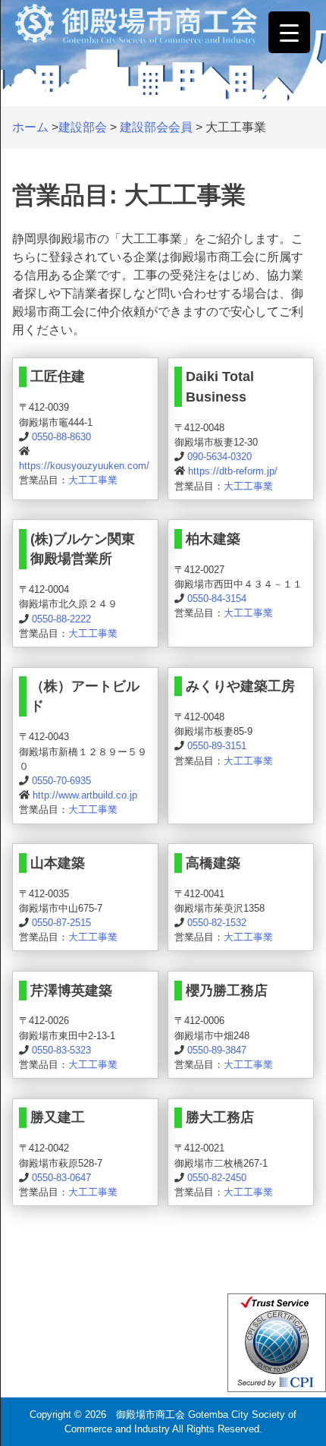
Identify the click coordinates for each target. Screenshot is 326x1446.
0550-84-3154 (216, 598)
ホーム (30, 127)
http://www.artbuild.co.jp (85, 795)
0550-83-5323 (61, 1050)
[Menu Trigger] (289, 32)
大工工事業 (93, 480)
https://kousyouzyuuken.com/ (84, 465)
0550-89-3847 (216, 1050)
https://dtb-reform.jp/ (232, 471)
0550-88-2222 (61, 619)
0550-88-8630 (61, 437)
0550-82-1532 (216, 922)
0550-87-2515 (61, 922)
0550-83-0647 (61, 1177)
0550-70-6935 (61, 780)
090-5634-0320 (219, 456)
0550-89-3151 (216, 745)
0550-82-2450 (216, 1177)
